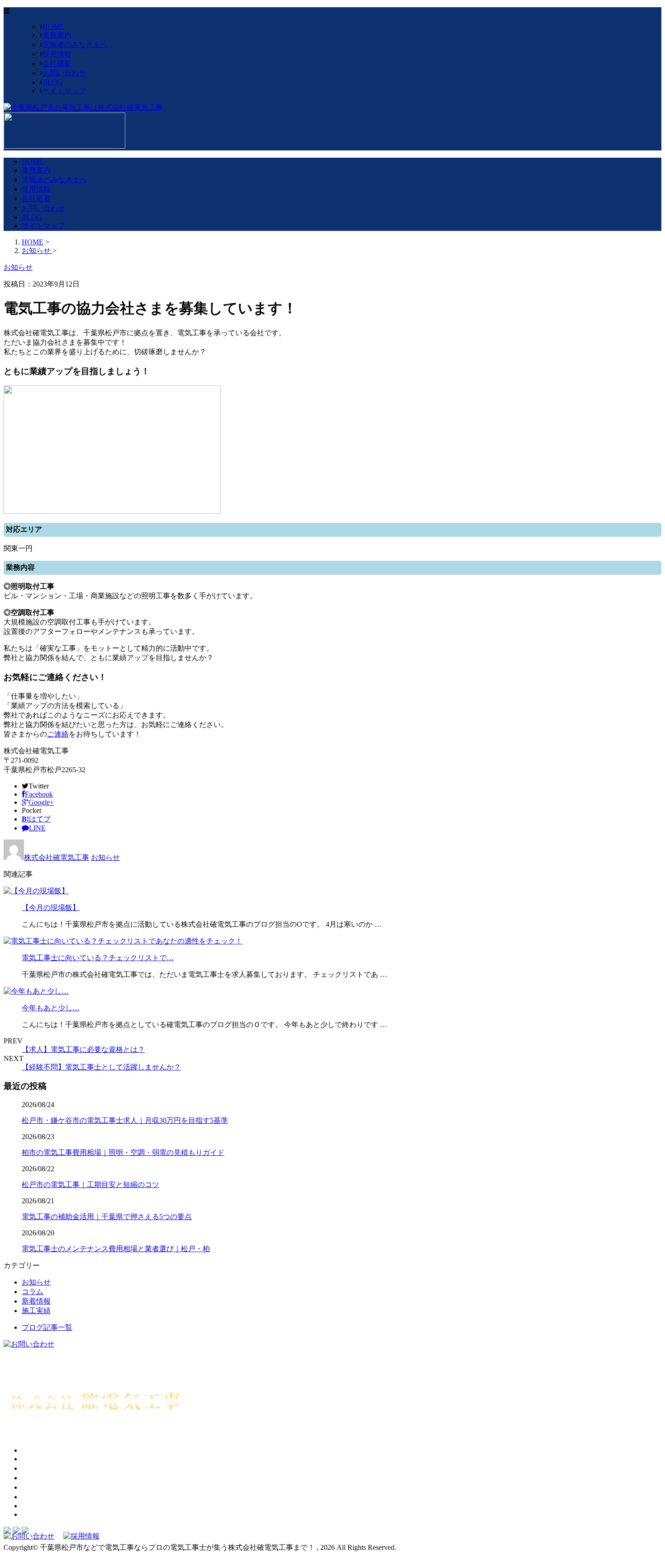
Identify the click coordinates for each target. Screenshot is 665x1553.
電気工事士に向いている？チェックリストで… (98, 958)
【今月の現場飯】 (51, 907)
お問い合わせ (64, 73)
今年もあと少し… (51, 1008)
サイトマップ (64, 90)
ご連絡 (58, 734)
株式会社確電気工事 (56, 857)
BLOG (53, 82)
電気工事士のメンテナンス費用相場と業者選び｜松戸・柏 (116, 1249)
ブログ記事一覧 (47, 1327)
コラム (32, 1291)
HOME (53, 26)
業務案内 (57, 35)
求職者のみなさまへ (75, 44)
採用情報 (57, 54)
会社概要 (57, 63)
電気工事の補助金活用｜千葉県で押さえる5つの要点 (107, 1216)
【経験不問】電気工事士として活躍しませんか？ (101, 1067)
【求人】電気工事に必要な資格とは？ (83, 1049)
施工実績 (36, 1310)
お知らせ (105, 857)
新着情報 (36, 1301)
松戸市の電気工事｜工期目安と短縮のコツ (90, 1184)
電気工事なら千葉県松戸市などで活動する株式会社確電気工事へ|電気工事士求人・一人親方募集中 (163, 1434)
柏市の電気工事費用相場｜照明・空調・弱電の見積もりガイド (123, 1152)
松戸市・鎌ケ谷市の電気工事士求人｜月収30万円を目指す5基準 (125, 1120)
